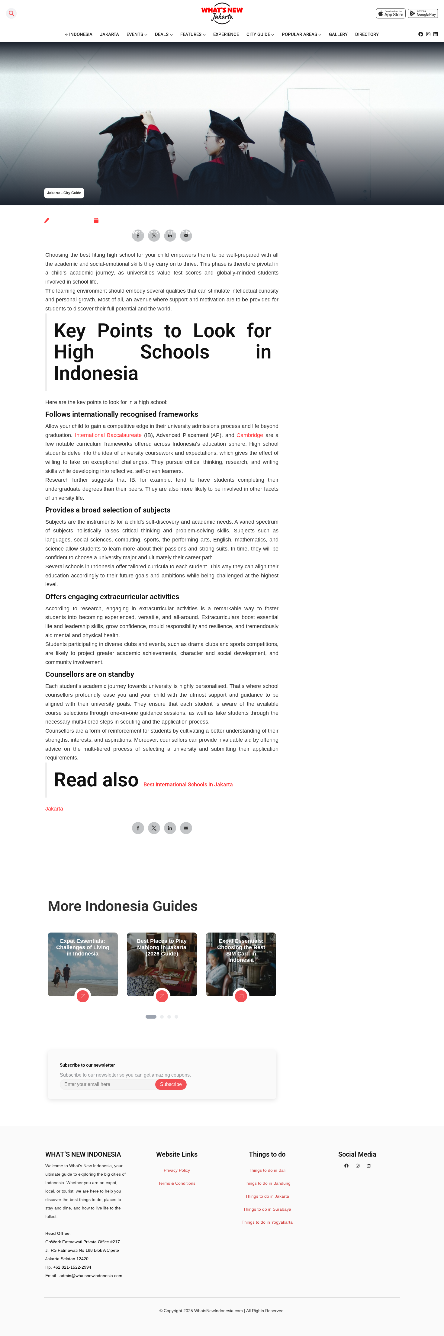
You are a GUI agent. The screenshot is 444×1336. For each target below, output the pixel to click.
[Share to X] (154, 828)
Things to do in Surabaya (267, 1209)
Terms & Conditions (176, 1183)
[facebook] (346, 1165)
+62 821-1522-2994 (72, 1267)
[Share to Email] (186, 828)
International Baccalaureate (108, 435)
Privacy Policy (177, 1170)
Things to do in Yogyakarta (267, 1222)
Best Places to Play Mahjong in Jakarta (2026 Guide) (162, 947)
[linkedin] (368, 1165)
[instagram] (357, 1165)
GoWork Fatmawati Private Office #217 (82, 1241)
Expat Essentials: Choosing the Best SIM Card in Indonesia (241, 950)
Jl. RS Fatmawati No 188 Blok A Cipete (82, 1250)
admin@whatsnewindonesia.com (91, 1275)
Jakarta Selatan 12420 (66, 1258)
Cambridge (249, 435)
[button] (151, 1017)
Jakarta (54, 809)
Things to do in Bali (267, 1170)
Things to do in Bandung (267, 1183)
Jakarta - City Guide (64, 193)
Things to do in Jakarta (267, 1196)
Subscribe (171, 1084)
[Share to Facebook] (138, 828)
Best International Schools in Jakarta (188, 784)
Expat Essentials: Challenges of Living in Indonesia (82, 947)
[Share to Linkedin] (170, 828)
